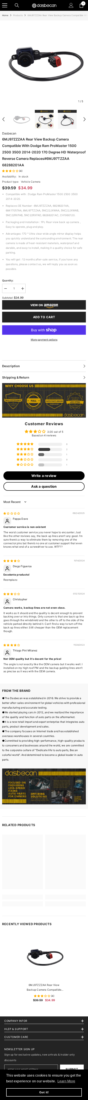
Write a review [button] (43, 476)
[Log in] (71, 5)
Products (18, 15)
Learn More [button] (66, 1081)
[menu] (4, 5)
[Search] (16, 5)
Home (5, 15)
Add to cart (44, 317)
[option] (44, 62)
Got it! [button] (44, 1092)
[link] (44, 400)
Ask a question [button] (44, 486)
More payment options (44, 339)
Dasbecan (9, 133)
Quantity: (7, 280)
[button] (3, 119)
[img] (11, 513)
